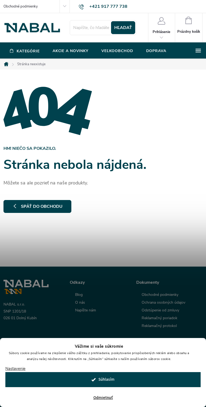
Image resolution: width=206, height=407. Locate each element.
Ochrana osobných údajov (163, 302)
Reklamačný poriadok (159, 318)
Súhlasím (106, 379)
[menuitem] (24, 51)
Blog (79, 295)
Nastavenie (15, 369)
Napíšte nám (85, 310)
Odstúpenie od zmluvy (160, 310)
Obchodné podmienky (20, 6)
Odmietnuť (103, 398)
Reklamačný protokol (159, 326)
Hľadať (123, 28)
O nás (80, 302)
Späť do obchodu (41, 206)
